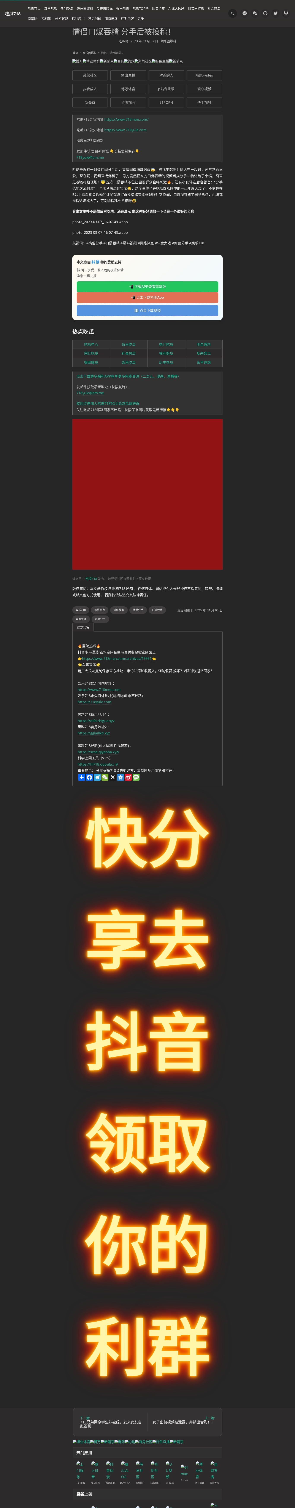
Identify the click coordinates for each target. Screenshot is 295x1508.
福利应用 (78, 18)
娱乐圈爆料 (85, 8)
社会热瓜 (214, 8)
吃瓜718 (13, 13)
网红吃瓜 (91, 353)
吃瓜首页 (34, 8)
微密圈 (32, 18)
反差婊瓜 (204, 353)
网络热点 (99, 610)
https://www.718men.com (99, 689)
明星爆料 (204, 344)
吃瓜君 (123, 41)
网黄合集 (158, 8)
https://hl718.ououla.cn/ (98, 764)
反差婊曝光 (105, 8)
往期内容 (127, 18)
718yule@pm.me (90, 157)
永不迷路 (61, 18)
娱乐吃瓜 (122, 8)
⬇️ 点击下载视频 (147, 310)
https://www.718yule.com (125, 130)
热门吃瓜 (66, 8)
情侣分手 (138, 610)
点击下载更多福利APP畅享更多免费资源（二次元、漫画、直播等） (128, 376)
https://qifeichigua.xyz (96, 720)
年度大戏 (81, 619)
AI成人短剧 (176, 8)
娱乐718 (81, 610)
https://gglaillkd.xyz (94, 733)
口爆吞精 (157, 610)
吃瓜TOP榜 (141, 8)
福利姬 (46, 18)
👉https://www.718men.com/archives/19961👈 (117, 658)
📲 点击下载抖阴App (147, 297)
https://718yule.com (94, 702)
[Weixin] (255, 13)
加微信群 (111, 18)
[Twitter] (275, 13)
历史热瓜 (166, 362)
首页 (75, 53)
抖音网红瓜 (196, 8)
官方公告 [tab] (83, 627)
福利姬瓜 (166, 353)
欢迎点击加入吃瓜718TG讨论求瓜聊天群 (108, 403)
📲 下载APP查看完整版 (147, 286)
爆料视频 (119, 610)
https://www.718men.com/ (126, 119)
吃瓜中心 (91, 344)
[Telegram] (244, 13)
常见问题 (94, 18)
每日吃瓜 (50, 8)
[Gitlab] (286, 13)
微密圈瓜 (91, 362)
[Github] (265, 13)
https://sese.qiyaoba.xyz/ (98, 752)
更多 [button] (140, 18)
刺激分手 (100, 619)
